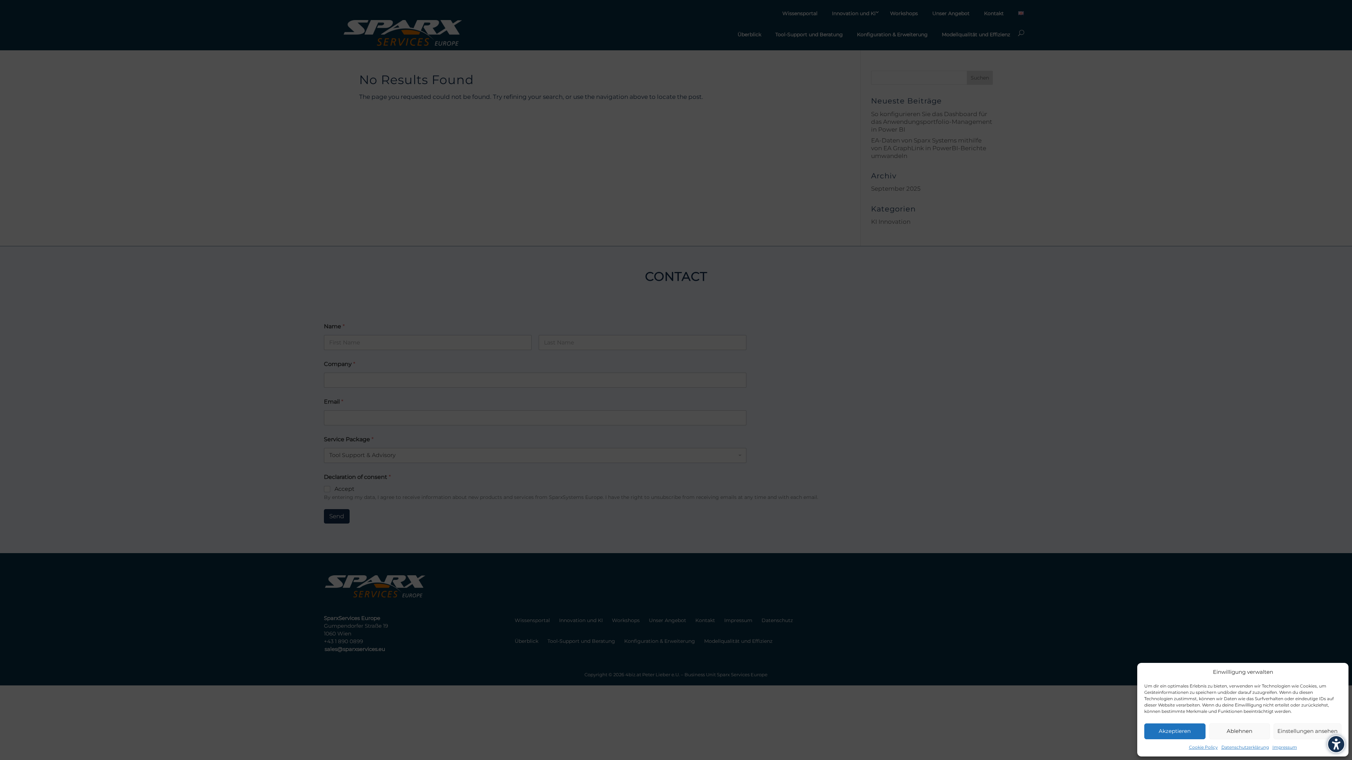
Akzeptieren (1175, 731)
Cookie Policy (1203, 747)
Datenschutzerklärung (1245, 747)
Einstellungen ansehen (1307, 731)
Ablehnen (1239, 731)
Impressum (1284, 747)
